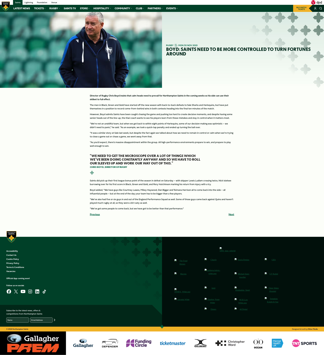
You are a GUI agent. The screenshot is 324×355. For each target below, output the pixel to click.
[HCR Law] (242, 301)
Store (84, 8)
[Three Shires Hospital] (272, 291)
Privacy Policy (12, 263)
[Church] (212, 262)
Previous (95, 214)
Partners (154, 8)
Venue (54, 2)
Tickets (39, 8)
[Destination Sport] (242, 291)
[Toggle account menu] (315, 8)
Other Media (313, 329)
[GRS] (272, 262)
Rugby (53, 8)
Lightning (29, 2)
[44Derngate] (242, 312)
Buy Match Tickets (301, 8)
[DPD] (227, 250)
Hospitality (101, 8)
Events (171, 8)
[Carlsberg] (212, 277)
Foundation (42, 2)
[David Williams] (182, 290)
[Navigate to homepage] (5, 6)
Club (139, 8)
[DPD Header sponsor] (316, 2)
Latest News (21, 8)
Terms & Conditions (15, 267)
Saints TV (70, 8)
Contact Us (11, 255)
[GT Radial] (272, 276)
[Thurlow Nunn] (212, 301)
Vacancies (10, 271)
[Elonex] (212, 312)
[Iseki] (212, 291)
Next (231, 214)
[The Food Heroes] (182, 262)
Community (122, 8)
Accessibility (12, 251)
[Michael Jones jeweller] (242, 276)
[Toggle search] (320, 8)
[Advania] (182, 301)
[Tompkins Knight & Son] (272, 301)
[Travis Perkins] (242, 262)
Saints (18, 2)
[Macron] (182, 276)
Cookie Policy (12, 259)
